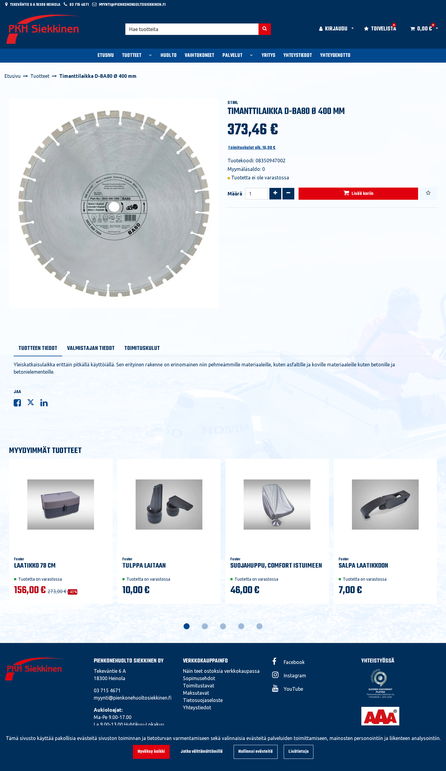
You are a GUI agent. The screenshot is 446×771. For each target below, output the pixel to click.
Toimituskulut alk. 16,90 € (251, 147)
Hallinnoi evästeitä (255, 751)
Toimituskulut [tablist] (142, 348)
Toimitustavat (198, 685)
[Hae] (264, 29)
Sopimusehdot (199, 678)
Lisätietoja (299, 751)
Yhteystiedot (197, 707)
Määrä (235, 193)
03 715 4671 (79, 5)
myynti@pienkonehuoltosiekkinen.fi (132, 5)
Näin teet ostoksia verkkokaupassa (221, 671)
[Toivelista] (428, 193)
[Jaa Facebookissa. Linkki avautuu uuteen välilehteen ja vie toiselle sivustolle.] (20, 404)
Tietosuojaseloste (203, 700)
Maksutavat (196, 693)
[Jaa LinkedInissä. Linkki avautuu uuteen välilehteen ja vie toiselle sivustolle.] (46, 404)
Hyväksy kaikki (151, 751)
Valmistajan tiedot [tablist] (91, 348)
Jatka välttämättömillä (202, 751)
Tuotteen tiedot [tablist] (38, 348)
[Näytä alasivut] (150, 55)
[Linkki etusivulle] (44, 29)
